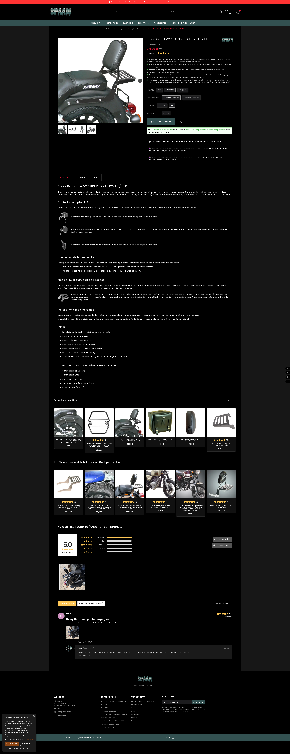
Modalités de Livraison (110, 708)
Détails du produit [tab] (88, 177)
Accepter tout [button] (12, 744)
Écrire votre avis (222, 539)
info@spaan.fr (64, 712)
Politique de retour (109, 711)
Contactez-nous (108, 727)
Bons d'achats (137, 718)
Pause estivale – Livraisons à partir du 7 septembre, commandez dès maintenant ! (146, 2)
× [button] (34, 716)
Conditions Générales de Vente (114, 714)
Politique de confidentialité (112, 721)
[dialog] (19, 733)
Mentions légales (108, 718)
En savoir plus (28, 739)
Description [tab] (64, 177)
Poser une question (223, 545)
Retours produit (138, 704)
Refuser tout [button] (27, 744)
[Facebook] (166, 737)
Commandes (136, 708)
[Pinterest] (169, 737)
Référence (151, 45)
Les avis (104, 704)
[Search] (172, 12)
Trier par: (218, 603)
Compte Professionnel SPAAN (113, 701)
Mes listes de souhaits (140, 721)
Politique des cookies (110, 724)
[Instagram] (173, 737)
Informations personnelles (142, 701)
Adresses (135, 714)
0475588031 (62, 715)
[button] (19, 748)
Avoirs (134, 711)
